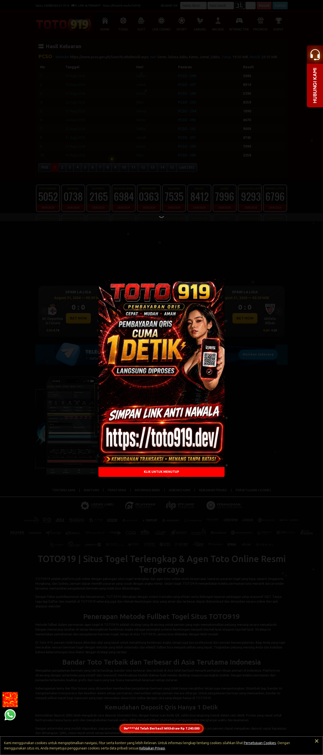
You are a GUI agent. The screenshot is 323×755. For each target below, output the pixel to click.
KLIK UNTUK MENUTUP (161, 471)
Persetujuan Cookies (260, 743)
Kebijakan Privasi (152, 748)
